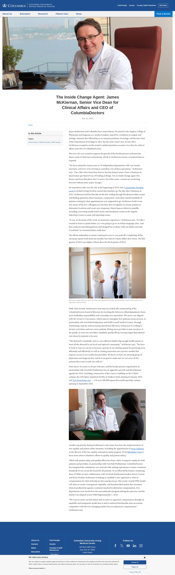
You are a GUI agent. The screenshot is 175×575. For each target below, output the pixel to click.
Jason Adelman (137, 448)
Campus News (33, 142)
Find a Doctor (163, 14)
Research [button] (43, 14)
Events (132, 5)
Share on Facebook (137, 125)
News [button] (79, 14)
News (31, 125)
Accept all (134, 562)
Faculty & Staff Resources (56, 549)
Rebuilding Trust (134, 452)
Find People (122, 5)
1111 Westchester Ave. (83, 380)
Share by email (146, 125)
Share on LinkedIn (143, 125)
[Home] (28, 5)
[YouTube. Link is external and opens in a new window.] (128, 545)
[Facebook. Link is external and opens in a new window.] (115, 545)
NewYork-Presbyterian (102, 528)
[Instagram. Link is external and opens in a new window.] (141, 545)
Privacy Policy (134, 572)
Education (35, 552)
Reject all (135, 567)
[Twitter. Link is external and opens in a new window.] (121, 545)
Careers (34, 544)
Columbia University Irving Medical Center (74, 528)
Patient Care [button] (62, 14)
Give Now (163, 5)
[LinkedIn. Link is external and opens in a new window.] (134, 545)
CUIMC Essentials (44, 142)
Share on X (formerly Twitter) (140, 125)
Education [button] (25, 14)
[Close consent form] (144, 557)
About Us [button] (7, 14)
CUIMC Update (56, 142)
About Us (35, 540)
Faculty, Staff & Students (146, 5)
